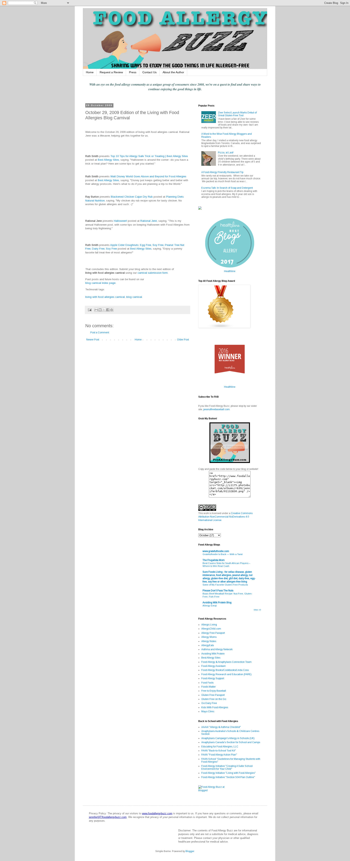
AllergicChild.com (211, 628)
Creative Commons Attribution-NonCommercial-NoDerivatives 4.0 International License (225, 517)
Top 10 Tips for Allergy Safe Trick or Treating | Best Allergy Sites (149, 156)
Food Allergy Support (212, 678)
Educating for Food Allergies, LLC (219, 746)
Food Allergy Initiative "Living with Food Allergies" (228, 773)
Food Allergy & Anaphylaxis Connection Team (226, 662)
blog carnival (134, 296)
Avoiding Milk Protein (213, 653)
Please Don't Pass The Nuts (218, 590)
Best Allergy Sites (108, 159)
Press (132, 72)
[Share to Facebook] (108, 310)
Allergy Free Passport (213, 633)
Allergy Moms (209, 637)
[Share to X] (104, 310)
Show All (257, 610)
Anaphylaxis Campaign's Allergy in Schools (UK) (228, 738)
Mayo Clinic (207, 711)
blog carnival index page (100, 282)
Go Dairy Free (209, 703)
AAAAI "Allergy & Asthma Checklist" (221, 727)
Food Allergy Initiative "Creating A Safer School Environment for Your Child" (227, 767)
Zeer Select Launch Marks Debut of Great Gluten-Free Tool (237, 114)
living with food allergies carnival (105, 296)
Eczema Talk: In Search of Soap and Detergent (227, 187)
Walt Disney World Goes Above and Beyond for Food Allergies (148, 176)
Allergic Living (209, 624)
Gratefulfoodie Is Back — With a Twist (222, 554)
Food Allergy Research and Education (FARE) (226, 674)
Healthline (229, 271)
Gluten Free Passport (213, 695)
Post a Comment (99, 332)
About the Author (173, 72)
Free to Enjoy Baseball (213, 690)
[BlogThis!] (100, 310)
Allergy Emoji (210, 605)
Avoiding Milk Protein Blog (217, 602)
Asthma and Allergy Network (217, 649)
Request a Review (111, 72)
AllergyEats (207, 645)
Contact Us (149, 72)
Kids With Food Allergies (214, 707)
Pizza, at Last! (226, 152)
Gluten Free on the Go (213, 699)
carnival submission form (153, 272)
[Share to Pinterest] (112, 310)
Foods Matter (208, 686)
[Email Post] (89, 309)
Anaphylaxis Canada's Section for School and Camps (230, 742)
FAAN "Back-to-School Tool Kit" (218, 750)
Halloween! (120, 220)
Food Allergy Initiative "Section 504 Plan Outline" (228, 777)
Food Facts (207, 682)
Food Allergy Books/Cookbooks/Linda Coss (225, 670)
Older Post (183, 339)
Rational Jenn (148, 220)
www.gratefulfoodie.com (216, 551)
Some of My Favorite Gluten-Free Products (225, 584)
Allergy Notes (208, 641)
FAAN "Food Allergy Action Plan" (219, 754)
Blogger (190, 851)
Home (90, 72)
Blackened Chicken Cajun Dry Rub (132, 196)
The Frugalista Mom (214, 560)
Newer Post (92, 339)
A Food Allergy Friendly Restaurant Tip (222, 172)
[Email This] (96, 310)
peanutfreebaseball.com (216, 409)
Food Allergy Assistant (213, 666)
